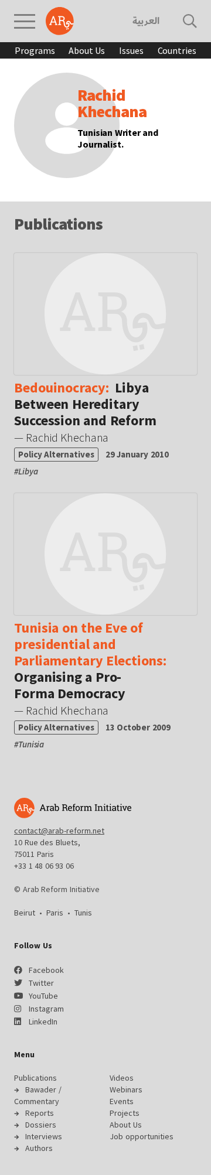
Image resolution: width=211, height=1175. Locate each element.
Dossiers (40, 1124)
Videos (122, 1077)
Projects (124, 1113)
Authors (39, 1148)
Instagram (46, 1008)
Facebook (46, 970)
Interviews (43, 1136)
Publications (35, 1077)
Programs (35, 50)
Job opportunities (141, 1136)
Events (122, 1101)
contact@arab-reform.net (59, 830)
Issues (131, 50)
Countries (177, 50)
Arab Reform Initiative (60, 21)
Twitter (41, 983)
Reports (39, 1113)
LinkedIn (43, 1021)
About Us (87, 50)
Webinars (126, 1089)
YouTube (43, 995)
